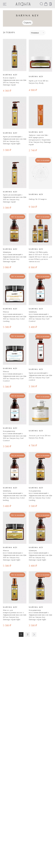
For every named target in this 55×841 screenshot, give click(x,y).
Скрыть (27, 22)
